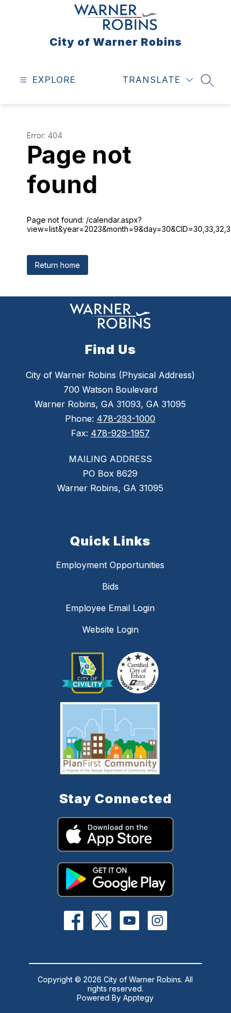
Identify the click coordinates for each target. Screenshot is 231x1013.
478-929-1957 (120, 433)
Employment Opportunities (110, 564)
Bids (110, 586)
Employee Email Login (110, 608)
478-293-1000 (126, 418)
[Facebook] (74, 921)
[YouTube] (130, 921)
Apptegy (138, 997)
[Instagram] (158, 921)
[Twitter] (102, 921)
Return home (57, 265)
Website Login (110, 629)
